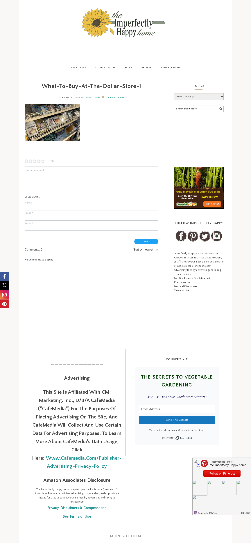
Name (29, 202)
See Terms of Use (77, 516)
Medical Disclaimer (185, 286)
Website (29, 222)
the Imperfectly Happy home (125, 22)
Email (29, 212)
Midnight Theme (127, 536)
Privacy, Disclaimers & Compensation (77, 508)
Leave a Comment (116, 97)
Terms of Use (181, 290)
